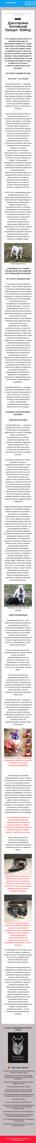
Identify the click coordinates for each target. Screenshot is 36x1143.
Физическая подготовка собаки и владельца (19, 1111)
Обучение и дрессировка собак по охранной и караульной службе (19, 1124)
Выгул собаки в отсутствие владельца (18, 1102)
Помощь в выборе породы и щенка (18, 1086)
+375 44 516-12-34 (29, 3)
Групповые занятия (18, 1099)
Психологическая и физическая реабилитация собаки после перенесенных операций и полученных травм (18, 1106)
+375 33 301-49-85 (29, 2)
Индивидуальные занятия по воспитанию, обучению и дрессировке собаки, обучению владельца (18, 1077)
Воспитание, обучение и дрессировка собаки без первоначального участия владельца (19, 1095)
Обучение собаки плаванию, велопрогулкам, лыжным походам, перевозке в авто (18, 1115)
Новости (13, 13)
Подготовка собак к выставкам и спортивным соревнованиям (19, 1120)
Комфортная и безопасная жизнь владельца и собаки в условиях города (18, 1071)
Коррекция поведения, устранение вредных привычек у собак (18, 1082)
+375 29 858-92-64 (29, 5)
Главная (7, 13)
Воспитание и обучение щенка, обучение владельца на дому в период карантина (18, 1090)
